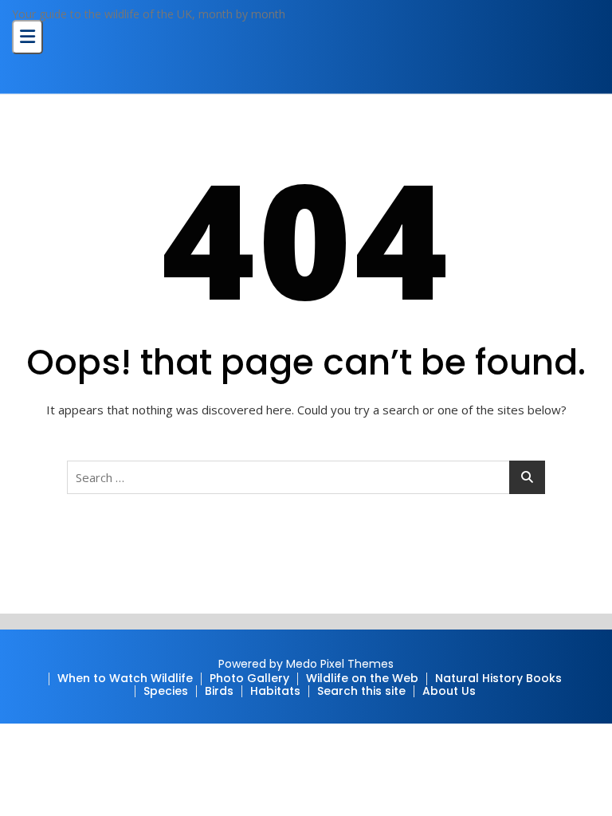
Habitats (275, 691)
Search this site (361, 691)
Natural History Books (498, 678)
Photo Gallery (249, 678)
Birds (219, 691)
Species (165, 691)
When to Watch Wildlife (125, 678)
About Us (449, 691)
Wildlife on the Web (362, 678)
